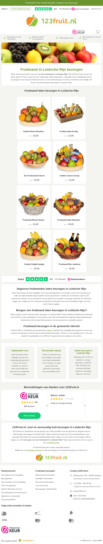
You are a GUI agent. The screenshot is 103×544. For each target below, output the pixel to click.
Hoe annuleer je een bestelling (13, 482)
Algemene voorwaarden (10, 496)
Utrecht (49, 330)
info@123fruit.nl (79, 491)
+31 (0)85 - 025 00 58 (82, 483)
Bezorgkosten (6, 478)
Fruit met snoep (42, 485)
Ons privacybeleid (8, 499)
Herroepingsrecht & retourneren (14, 492)
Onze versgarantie (8, 485)
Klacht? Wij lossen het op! (11, 489)
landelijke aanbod (34, 450)
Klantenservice (96, 9)
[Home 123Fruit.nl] (51, 26)
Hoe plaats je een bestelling (12, 475)
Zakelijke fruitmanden (44, 478)
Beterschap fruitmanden (45, 475)
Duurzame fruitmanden (45, 482)
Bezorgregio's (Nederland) (46, 489)
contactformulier (52, 443)
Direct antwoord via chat (21, 9)
